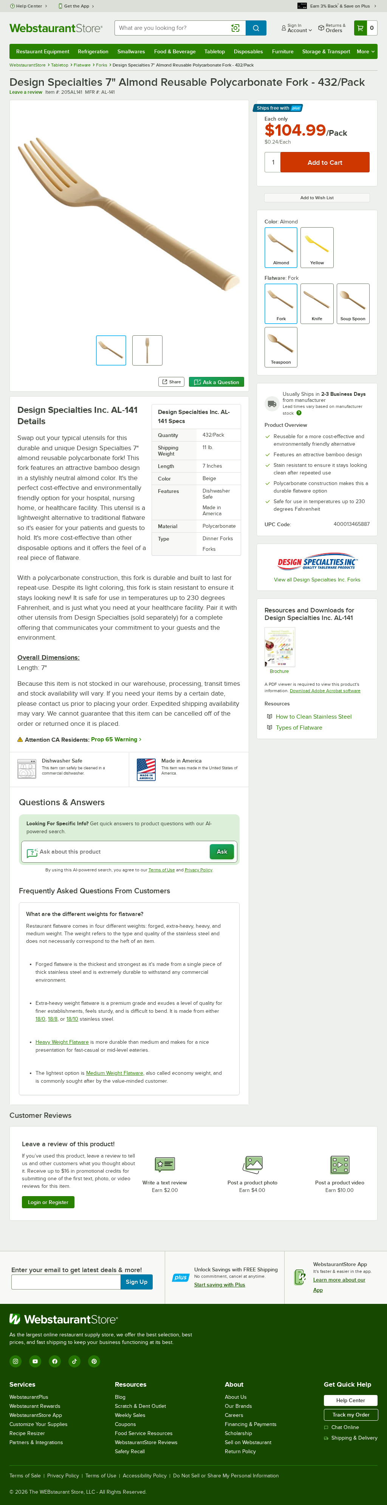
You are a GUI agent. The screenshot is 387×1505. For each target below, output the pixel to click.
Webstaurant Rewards (34, 1406)
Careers (234, 1415)
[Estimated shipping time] (299, 412)
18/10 (72, 1019)
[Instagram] (15, 1361)
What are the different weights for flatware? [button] (84, 914)
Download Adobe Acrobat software (325, 690)
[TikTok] (74, 1361)
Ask (222, 851)
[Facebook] (55, 1361)
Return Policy (240, 1451)
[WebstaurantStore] (103, 1319)
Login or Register (48, 1202)
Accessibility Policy (145, 1476)
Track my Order (351, 1415)
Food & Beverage (175, 51)
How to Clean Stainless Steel (323, 716)
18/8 (52, 1019)
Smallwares (131, 51)
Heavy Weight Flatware (62, 1042)
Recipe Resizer (27, 1433)
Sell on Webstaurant (248, 1442)
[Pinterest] (94, 1361)
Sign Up (136, 1282)
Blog (120, 1397)
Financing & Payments (251, 1424)
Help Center (29, 6)
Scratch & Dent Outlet (140, 1406)
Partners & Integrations (36, 1442)
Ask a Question (221, 382)
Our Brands (238, 1406)
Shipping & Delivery (354, 1438)
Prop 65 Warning (114, 739)
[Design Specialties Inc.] (317, 561)
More (363, 51)
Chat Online (345, 1427)
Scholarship (238, 1433)
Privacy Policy (198, 870)
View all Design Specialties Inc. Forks (317, 580)
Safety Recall (130, 1451)
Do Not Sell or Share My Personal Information (226, 1476)
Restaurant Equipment (42, 51)
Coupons (125, 1424)
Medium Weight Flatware (114, 1073)
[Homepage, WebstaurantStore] (55, 28)
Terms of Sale (25, 1476)
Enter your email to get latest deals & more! (76, 1270)
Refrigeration (93, 51)
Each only (276, 119)
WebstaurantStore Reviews (146, 1442)
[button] (111, 350)
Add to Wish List (317, 197)
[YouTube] (35, 1361)
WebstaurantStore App (35, 1415)
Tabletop (214, 51)
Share (175, 381)
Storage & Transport (326, 51)
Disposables (248, 51)
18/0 (40, 1019)
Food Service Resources (144, 1433)
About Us (236, 1397)
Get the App (76, 6)
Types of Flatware (322, 727)
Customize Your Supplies (38, 1424)
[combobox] (180, 28)
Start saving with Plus (219, 1285)
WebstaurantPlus (28, 1397)
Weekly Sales (130, 1415)
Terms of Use (162, 870)
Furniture (283, 51)
